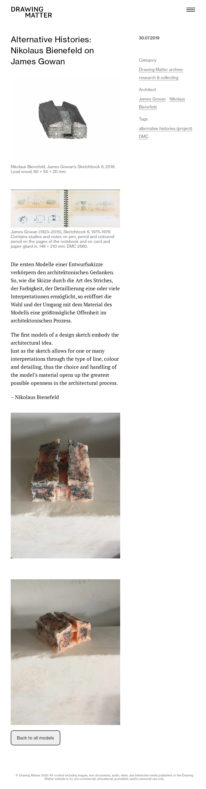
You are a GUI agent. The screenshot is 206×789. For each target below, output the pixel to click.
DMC (143, 136)
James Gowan (152, 99)
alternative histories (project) (165, 128)
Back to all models (35, 738)
